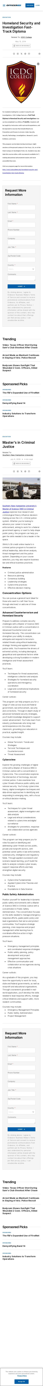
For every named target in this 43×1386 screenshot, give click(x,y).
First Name (13, 204)
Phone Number (14, 230)
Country (11, 265)
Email (10, 221)
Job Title (12, 247)
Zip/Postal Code (14, 256)
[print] (39, 54)
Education (7, 17)
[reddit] (25, 54)
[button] (4, 5)
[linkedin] (18, 54)
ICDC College (26, 37)
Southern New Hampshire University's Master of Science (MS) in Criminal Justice (19, 509)
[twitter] (21, 54)
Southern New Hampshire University (18, 455)
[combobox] (21, 268)
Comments (12, 274)
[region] (21, 1377)
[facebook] (14, 54)
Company (11, 238)
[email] (29, 54)
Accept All (21, 1381)
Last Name (13, 212)
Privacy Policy (22, 1376)
